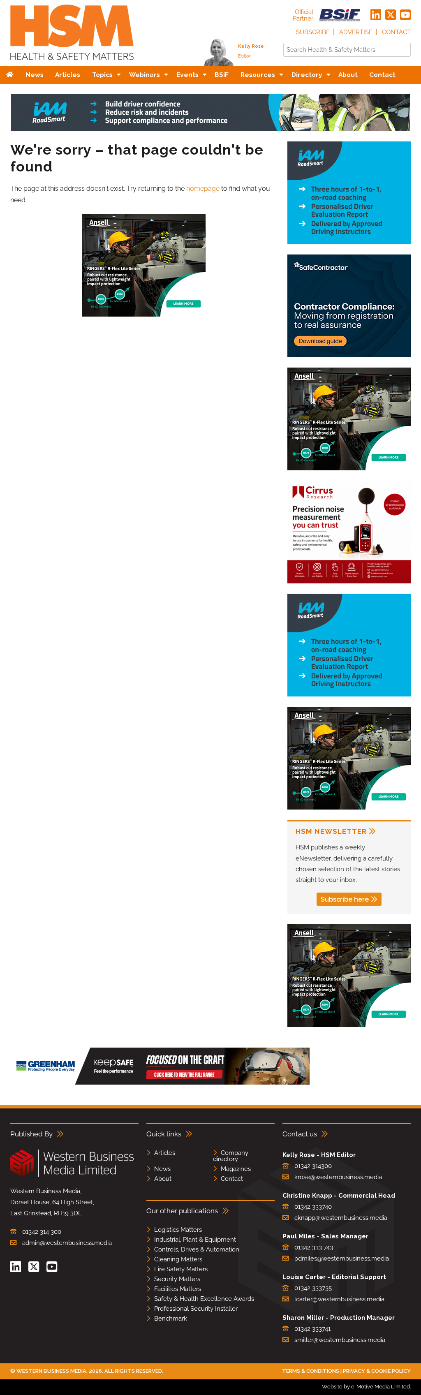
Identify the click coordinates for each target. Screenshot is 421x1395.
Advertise (355, 32)
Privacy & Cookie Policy (377, 1371)
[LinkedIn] (375, 15)
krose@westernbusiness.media (338, 1177)
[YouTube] (405, 15)
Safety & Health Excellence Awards (204, 1298)
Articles (164, 1153)
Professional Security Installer (196, 1308)
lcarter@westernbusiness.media (339, 1299)
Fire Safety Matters (181, 1269)
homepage (203, 188)
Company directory (230, 1156)
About (162, 1178)
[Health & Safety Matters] (72, 62)
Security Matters (177, 1279)
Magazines (236, 1169)
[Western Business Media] (72, 1175)
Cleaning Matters (178, 1259)
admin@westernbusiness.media (67, 1243)
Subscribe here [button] (345, 899)
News (162, 1169)
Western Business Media (51, 1371)
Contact (396, 32)
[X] (390, 15)
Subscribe (313, 32)
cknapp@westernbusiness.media (340, 1217)
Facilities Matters (177, 1289)
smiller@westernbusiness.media (339, 1340)
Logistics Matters (178, 1229)
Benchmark (170, 1318)
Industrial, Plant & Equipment (195, 1239)
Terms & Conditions (310, 1371)
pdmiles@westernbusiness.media (341, 1258)
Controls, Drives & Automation (196, 1249)
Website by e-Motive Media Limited (366, 1386)
